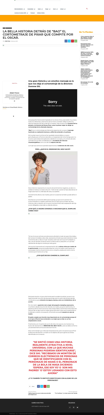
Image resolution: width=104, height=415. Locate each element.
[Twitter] (69, 41)
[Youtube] (77, 407)
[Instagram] (73, 407)
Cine (4, 28)
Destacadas (9, 28)
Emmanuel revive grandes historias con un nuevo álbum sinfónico (87, 45)
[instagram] (14, 100)
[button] (87, 8)
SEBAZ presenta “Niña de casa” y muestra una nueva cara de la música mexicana (87, 53)
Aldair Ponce (7, 41)
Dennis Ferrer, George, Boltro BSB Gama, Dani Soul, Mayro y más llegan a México (87, 62)
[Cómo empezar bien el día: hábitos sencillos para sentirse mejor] (97, 38)
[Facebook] (66, 41)
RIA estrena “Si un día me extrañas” (87, 82)
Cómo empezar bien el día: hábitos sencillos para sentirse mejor (87, 37)
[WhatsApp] (75, 41)
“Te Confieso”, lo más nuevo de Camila (66, 393)
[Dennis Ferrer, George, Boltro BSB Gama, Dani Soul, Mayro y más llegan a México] (97, 62)
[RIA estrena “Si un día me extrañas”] (97, 83)
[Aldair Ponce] (14, 87)
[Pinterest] (72, 41)
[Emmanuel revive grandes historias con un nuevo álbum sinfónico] (97, 45)
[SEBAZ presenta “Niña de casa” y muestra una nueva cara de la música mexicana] (97, 53)
